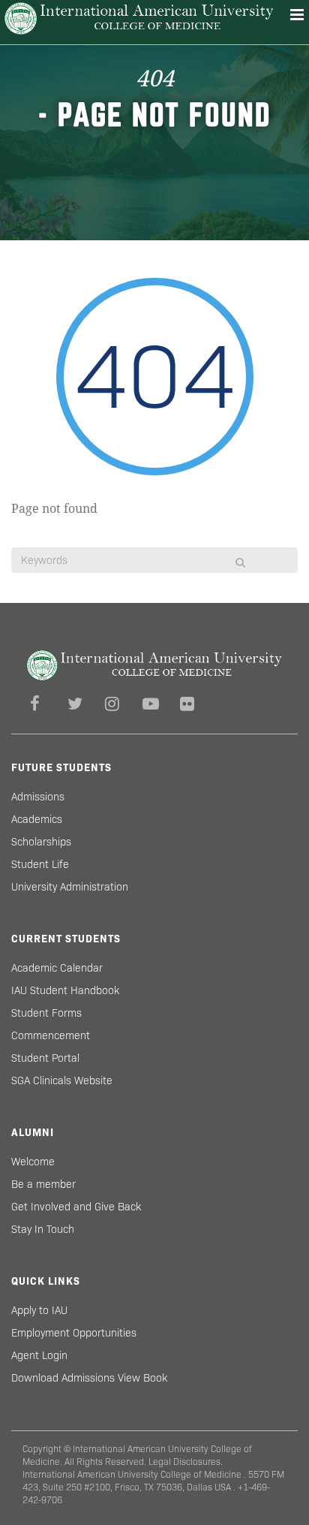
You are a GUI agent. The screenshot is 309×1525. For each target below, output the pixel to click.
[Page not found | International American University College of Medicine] (139, 18)
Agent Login (39, 1355)
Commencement (50, 1035)
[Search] (240, 562)
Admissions (37, 796)
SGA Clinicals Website (61, 1080)
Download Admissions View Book (89, 1378)
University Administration (69, 887)
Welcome (33, 1161)
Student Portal (45, 1058)
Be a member (43, 1184)
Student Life (40, 864)
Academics (36, 819)
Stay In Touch (42, 1229)
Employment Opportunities (73, 1333)
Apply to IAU (39, 1310)
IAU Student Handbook (65, 990)
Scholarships (41, 841)
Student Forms (46, 1013)
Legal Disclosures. (185, 1461)
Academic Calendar (57, 968)
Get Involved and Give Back (76, 1206)
